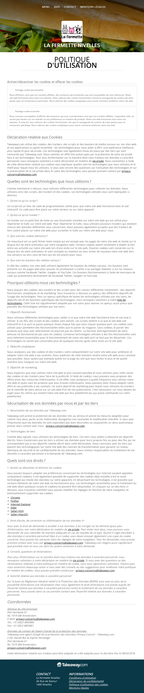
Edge (14, 507)
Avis (57, 7)
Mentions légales (93, 7)
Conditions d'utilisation (82, 677)
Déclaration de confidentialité (86, 681)
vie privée (98, 161)
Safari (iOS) (17, 511)
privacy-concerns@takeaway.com (65, 426)
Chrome (15, 497)
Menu (46, 7)
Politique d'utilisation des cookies (88, 684)
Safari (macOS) (19, 514)
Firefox (15, 501)
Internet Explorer (21, 504)
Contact (70, 7)
